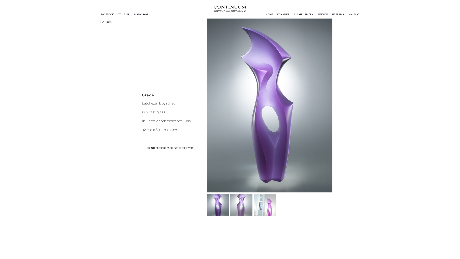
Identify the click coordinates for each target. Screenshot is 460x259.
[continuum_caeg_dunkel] (230, 7)
